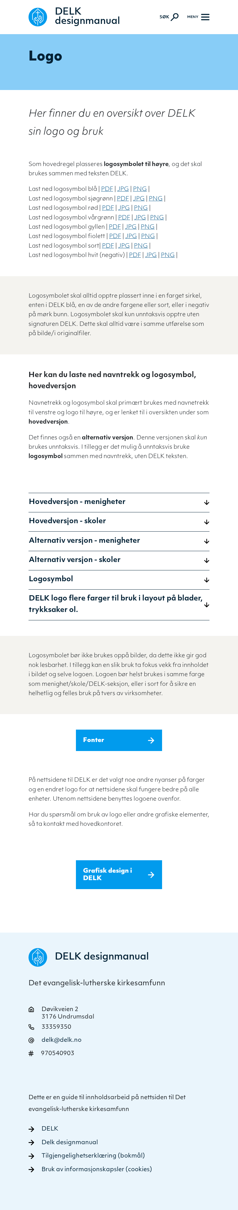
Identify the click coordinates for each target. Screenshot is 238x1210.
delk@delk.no (62, 1040)
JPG (123, 189)
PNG (140, 189)
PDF (107, 189)
